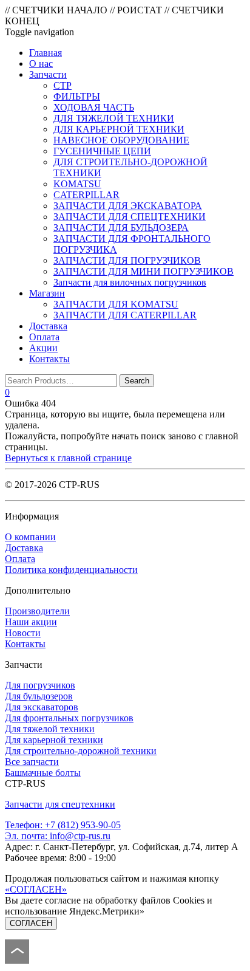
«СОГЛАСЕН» (36, 889)
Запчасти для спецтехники (60, 804)
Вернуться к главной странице (68, 458)
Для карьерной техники (54, 740)
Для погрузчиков (40, 685)
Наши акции (31, 622)
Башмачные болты (43, 772)
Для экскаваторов (41, 707)
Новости (23, 633)
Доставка (24, 548)
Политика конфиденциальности (71, 569)
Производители (37, 611)
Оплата (20, 559)
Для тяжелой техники (50, 729)
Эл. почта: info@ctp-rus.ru (57, 836)
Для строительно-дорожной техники (81, 751)
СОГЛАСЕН (31, 923)
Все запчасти (32, 762)
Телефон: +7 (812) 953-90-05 (63, 825)
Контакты (25, 644)
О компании (30, 537)
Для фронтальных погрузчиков (69, 718)
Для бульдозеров (39, 696)
